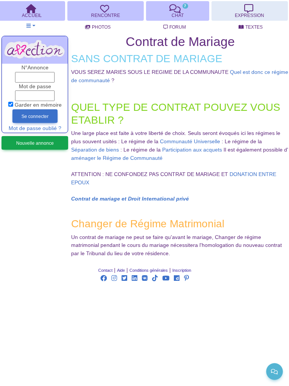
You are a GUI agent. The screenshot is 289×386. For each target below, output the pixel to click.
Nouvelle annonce (35, 143)
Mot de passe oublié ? (35, 128)
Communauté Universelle (190, 141)
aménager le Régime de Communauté (117, 158)
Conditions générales (148, 270)
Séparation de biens (95, 150)
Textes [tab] (254, 27)
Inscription (181, 270)
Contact (105, 270)
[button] (30, 26)
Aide (121, 270)
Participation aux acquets (192, 150)
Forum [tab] (177, 27)
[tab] (105, 11)
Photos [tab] (101, 27)
